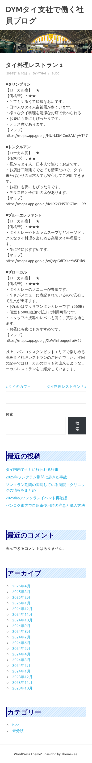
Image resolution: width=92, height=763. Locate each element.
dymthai (39, 73)
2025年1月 (21, 602)
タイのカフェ (19, 386)
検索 (9, 414)
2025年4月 (21, 585)
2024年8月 (21, 631)
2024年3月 (21, 659)
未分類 (18, 730)
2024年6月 (21, 642)
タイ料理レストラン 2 (65, 386)
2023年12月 (22, 676)
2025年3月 (21, 591)
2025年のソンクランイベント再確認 (36, 497)
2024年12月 (22, 608)
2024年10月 (22, 619)
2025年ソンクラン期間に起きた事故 (36, 476)
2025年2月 (21, 597)
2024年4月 (21, 653)
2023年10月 (22, 687)
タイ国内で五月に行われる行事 (32, 469)
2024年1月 (21, 670)
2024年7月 (21, 636)
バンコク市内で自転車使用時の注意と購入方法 (45, 505)
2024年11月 (22, 614)
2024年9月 (21, 625)
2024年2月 (21, 665)
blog (55, 73)
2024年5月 (21, 648)
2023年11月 (22, 682)
